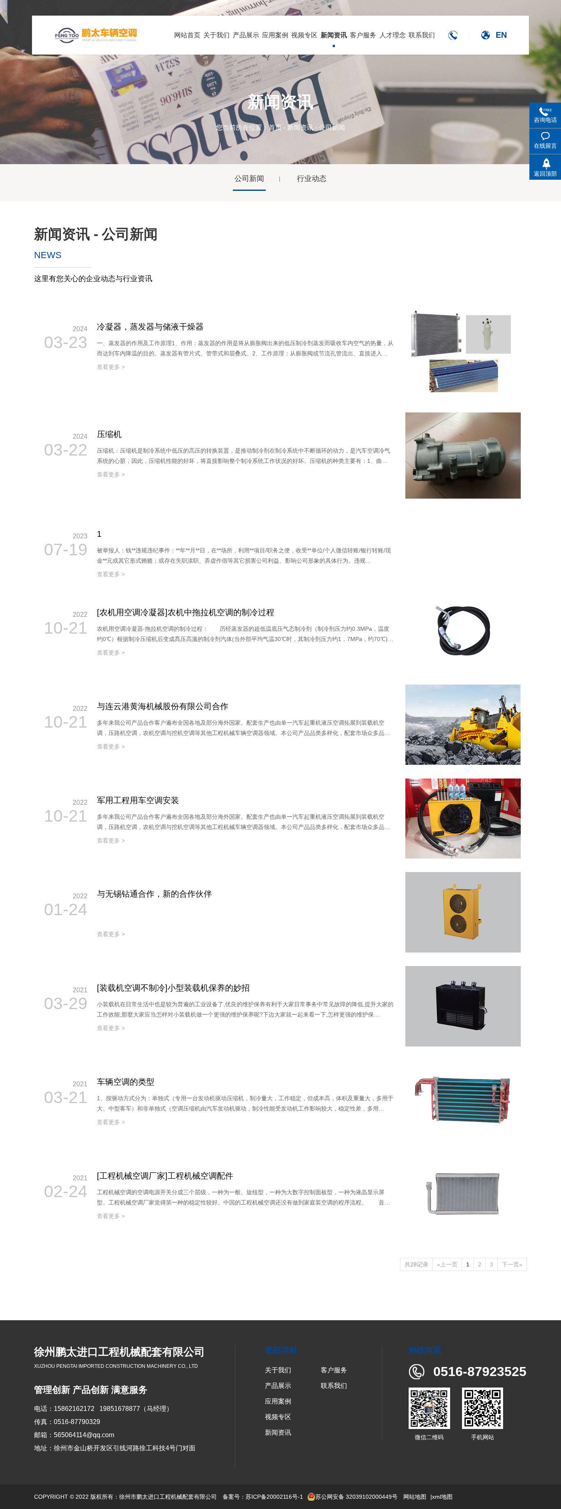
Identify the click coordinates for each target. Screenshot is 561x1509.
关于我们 (278, 1370)
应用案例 (278, 1401)
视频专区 (278, 1416)
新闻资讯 (300, 127)
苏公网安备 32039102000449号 (356, 1496)
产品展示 (278, 1385)
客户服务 (334, 1370)
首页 (275, 127)
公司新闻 (249, 178)
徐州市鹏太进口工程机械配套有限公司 (168, 1496)
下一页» (512, 1264)
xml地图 (442, 1496)
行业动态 (311, 178)
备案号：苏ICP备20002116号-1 (263, 1496)
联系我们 (334, 1385)
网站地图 (414, 1496)
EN (501, 34)
